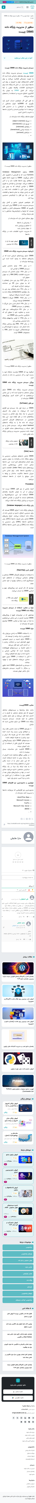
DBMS (16, 90)
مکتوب (32, 16)
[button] (27, 7)
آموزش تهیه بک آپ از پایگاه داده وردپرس (11, 242)
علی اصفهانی (15, 926)
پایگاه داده (18, 23)
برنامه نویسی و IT (25, 16)
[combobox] (14, 7)
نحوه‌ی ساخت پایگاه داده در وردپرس (12, 442)
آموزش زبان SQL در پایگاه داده (12, 599)
